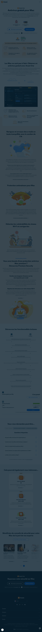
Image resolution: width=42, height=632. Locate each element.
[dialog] (21, 316)
